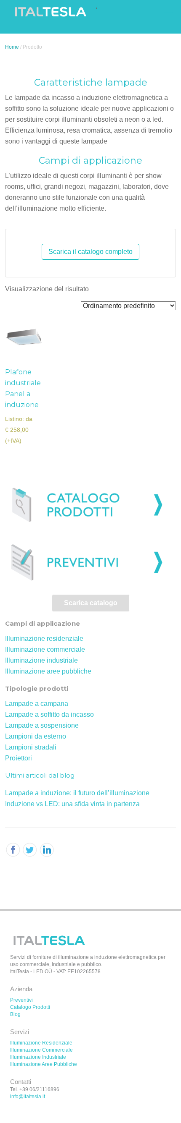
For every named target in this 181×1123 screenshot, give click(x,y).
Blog (15, 1014)
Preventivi (21, 1000)
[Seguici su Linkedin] (30, 850)
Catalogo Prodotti (30, 1007)
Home (12, 47)
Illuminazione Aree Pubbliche (43, 1064)
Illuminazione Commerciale (41, 1050)
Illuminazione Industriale (38, 1057)
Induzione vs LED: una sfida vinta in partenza (72, 803)
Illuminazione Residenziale (41, 1043)
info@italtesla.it (27, 1096)
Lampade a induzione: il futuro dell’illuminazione (77, 793)
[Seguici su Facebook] (13, 850)
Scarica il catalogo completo (90, 251)
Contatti (20, 1081)
